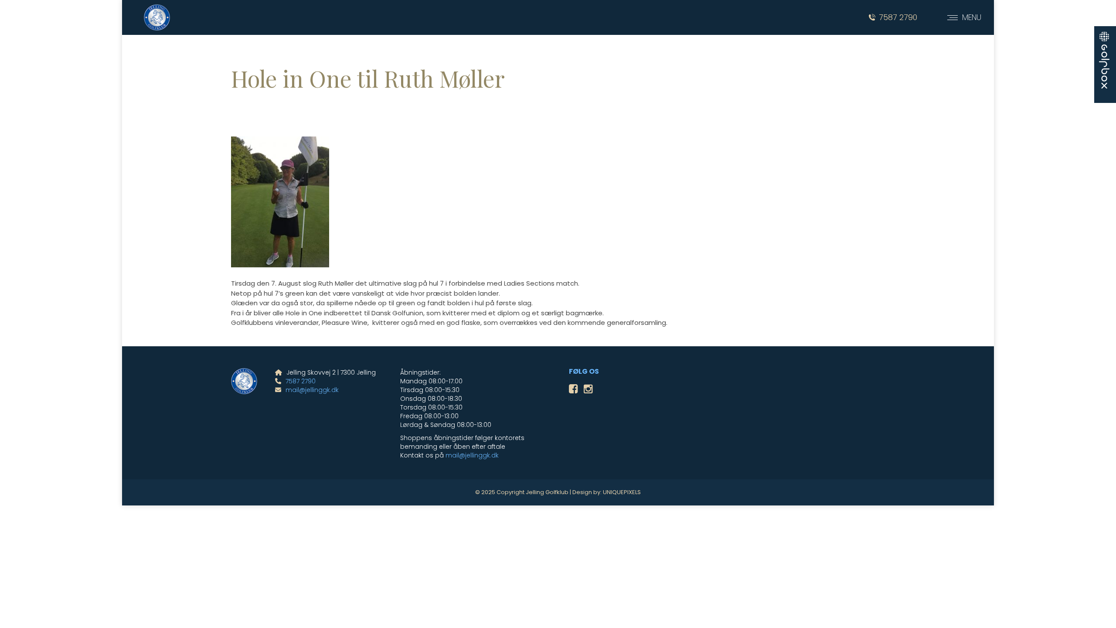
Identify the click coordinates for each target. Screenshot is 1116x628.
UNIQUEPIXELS (622, 492)
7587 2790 (898, 17)
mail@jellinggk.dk (312, 390)
